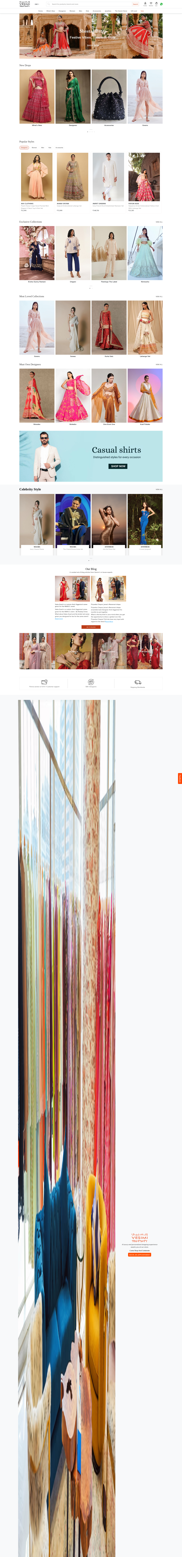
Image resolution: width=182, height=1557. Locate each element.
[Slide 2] (81, 56)
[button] (88, 132)
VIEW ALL (159, 222)
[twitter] (37, 669)
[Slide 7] (100, 56)
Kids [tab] (50, 148)
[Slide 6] (96, 56)
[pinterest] (145, 669)
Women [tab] (34, 148)
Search (135, 4)
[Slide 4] (89, 56)
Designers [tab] (24, 148)
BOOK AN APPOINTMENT (139, 1254)
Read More (109, 621)
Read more (59, 619)
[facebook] (73, 669)
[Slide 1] (77, 56)
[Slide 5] (92, 56)
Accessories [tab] (59, 148)
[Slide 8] (104, 56)
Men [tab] (42, 148)
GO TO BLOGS (91, 627)
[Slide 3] (85, 56)
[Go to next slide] (154, 182)
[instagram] (109, 669)
